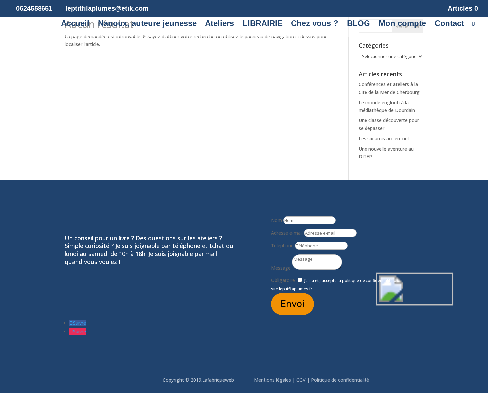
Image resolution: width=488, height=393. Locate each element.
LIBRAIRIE (263, 24)
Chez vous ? (314, 24)
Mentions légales (273, 380)
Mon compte (402, 24)
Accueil (75, 24)
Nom (276, 220)
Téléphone (282, 245)
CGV (301, 380)
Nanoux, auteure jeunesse (147, 24)
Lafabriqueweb (218, 380)
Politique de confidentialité (340, 380)
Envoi (292, 303)
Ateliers (219, 24)
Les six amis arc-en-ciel (384, 138)
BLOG (358, 24)
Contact (449, 24)
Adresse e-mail (287, 233)
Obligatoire (283, 280)
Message (281, 268)
